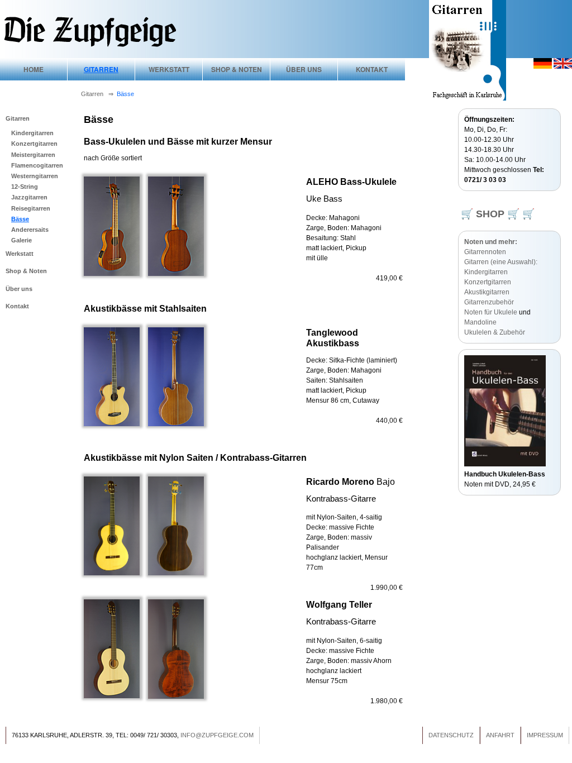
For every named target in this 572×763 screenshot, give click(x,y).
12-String (24, 186)
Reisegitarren (30, 208)
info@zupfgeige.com (217, 735)
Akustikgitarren (486, 292)
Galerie (21, 240)
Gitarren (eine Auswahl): (500, 262)
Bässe (20, 219)
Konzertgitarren (34, 143)
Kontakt (372, 69)
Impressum (545, 735)
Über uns (304, 69)
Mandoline (480, 322)
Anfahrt (500, 735)
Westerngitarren (34, 176)
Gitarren (101, 69)
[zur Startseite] (89, 46)
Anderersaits (30, 229)
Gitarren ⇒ (99, 93)
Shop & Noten (236, 69)
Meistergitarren (33, 154)
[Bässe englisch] (563, 66)
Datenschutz (451, 735)
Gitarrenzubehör (489, 302)
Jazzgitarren (29, 197)
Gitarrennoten (485, 252)
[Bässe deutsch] (542, 66)
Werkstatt (169, 69)
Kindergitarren (32, 133)
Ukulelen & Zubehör (494, 332)
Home (33, 69)
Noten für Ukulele (490, 312)
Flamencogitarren (37, 165)
